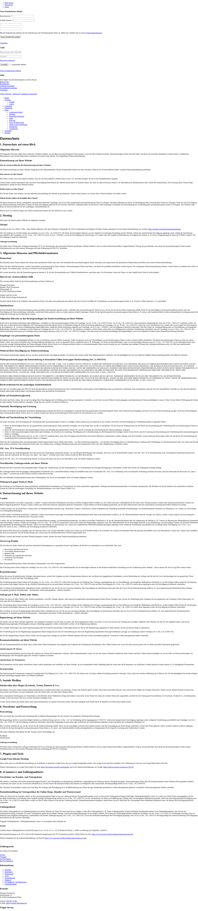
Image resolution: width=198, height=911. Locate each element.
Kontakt (7, 133)
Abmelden (4, 90)
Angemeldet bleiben (19, 65)
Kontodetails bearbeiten (8, 88)
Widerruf (8, 880)
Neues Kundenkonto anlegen (10, 71)
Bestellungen (4, 84)
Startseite (8, 870)
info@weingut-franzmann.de (16, 903)
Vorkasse (3, 857)
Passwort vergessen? (7, 60)
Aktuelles (8, 131)
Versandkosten (10, 878)
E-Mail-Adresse (6, 20)
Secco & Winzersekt (16, 123)
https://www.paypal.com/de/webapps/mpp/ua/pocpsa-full (112, 834)
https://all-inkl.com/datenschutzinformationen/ (164, 229)
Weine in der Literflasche (18, 125)
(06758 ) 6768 (11, 901)
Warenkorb (9, 5)
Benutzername (6, 16)
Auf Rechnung (5, 859)
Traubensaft (13, 129)
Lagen (11, 104)
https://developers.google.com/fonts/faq (55, 767)
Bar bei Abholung (6, 861)
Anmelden (4, 43)
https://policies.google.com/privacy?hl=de (118, 767)
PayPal (2, 855)
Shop (6, 110)
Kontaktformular (11, 884)
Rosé (11, 118)
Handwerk (8, 108)
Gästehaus (8, 106)
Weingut (8, 100)
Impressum (8, 872)
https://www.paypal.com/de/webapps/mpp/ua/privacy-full (65, 838)
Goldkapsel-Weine (16, 112)
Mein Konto (9, 3)
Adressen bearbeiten (7, 86)
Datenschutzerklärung (94, 33)
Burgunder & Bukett (16, 116)
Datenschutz (9, 874)
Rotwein (12, 120)
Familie (12, 102)
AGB (7, 876)
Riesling (12, 114)
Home (7, 98)
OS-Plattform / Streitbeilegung (15, 882)
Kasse (7, 7)
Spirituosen (13, 127)
